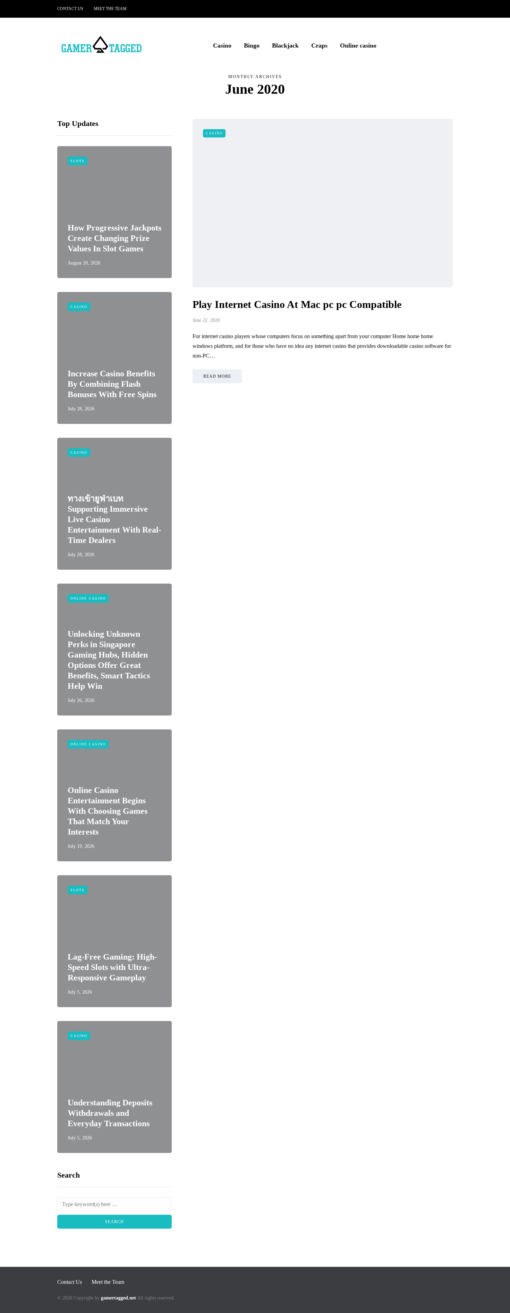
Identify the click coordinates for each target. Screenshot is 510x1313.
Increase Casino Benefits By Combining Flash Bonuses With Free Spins (112, 384)
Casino (222, 45)
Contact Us (70, 8)
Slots (77, 161)
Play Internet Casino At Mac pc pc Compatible (297, 304)
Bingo (252, 45)
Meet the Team (110, 8)
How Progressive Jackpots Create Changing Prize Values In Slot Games (114, 238)
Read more (217, 376)
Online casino (358, 45)
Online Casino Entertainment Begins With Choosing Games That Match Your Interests (107, 811)
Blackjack (285, 45)
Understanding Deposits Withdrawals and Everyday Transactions (110, 1113)
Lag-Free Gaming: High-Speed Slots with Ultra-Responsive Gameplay (112, 967)
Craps (319, 45)
